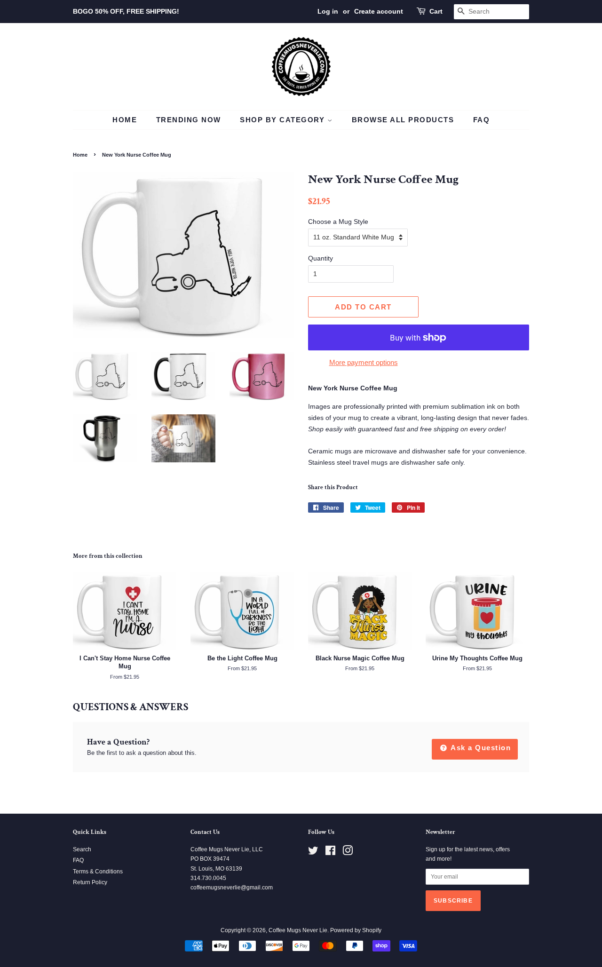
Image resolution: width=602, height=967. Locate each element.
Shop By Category (283, 120)
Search (82, 849)
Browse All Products (403, 120)
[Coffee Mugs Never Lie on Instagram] (347, 852)
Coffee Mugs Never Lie (298, 930)
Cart (436, 11)
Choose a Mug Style (338, 221)
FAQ (481, 120)
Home (124, 120)
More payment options (363, 362)
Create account (378, 11)
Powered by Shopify (355, 930)
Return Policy (90, 882)
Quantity (320, 258)
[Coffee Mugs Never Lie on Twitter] (313, 852)
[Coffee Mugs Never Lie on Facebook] (330, 852)
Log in (327, 11)
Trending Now (188, 120)
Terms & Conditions (98, 871)
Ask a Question (480, 748)
